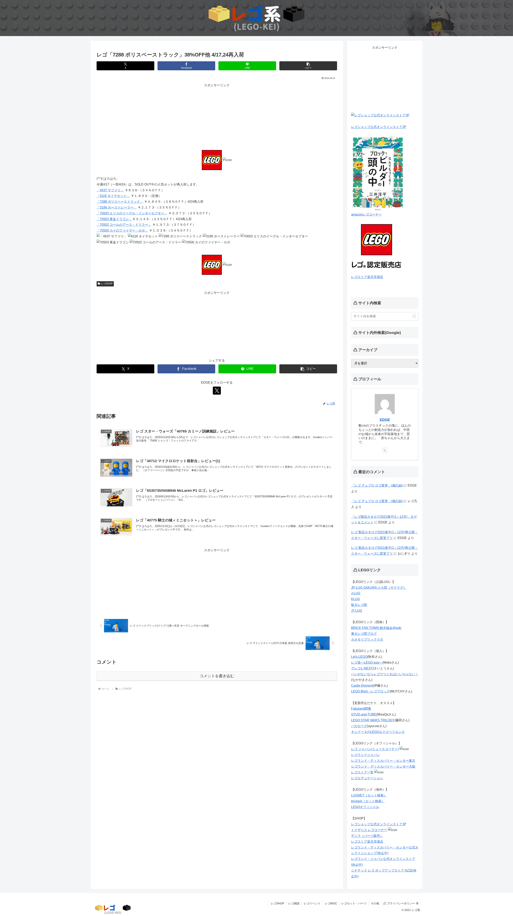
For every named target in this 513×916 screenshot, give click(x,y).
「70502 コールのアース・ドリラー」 (124, 224)
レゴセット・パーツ (354, 903)
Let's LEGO (359, 656)
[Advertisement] (217, 116)
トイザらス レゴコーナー (369, 830)
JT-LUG (356, 610)
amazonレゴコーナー (366, 214)
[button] (308, 65)
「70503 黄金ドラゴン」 (114, 219)
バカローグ (359, 726)
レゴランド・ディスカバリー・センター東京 (383, 760)
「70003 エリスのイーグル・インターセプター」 (132, 213)
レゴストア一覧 (362, 772)
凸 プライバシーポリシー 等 (401, 903)
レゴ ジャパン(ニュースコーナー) (375, 749)
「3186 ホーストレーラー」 (117, 207)
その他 (375, 903)
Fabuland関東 (361, 708)
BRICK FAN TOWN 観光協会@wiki (376, 628)
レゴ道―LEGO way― (367, 662)
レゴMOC (331, 903)
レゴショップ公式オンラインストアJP (378, 127)
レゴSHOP (107, 283)
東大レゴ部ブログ (364, 633)
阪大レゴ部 (359, 605)
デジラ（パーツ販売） (367, 835)
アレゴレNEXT (362, 668)
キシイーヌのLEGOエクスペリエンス (378, 732)
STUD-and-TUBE (363, 714)
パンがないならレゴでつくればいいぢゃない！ (384, 674)
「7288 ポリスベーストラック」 (120, 201)
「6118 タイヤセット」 (113, 196)
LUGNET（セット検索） (369, 795)
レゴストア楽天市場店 (367, 277)
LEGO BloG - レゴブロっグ (370, 691)
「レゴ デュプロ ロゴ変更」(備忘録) (377, 485)
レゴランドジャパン (365, 755)
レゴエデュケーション (367, 778)
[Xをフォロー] (217, 391)
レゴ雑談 (294, 903)
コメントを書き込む (217, 676)
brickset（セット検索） (368, 801)
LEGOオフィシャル (365, 807)
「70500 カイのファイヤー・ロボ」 (122, 230)
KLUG (355, 599)
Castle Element (362, 685)
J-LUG (355, 593)
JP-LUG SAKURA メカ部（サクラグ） (378, 587)
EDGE (385, 420)
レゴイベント (312, 903)
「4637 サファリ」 (110, 190)
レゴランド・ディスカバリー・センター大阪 (383, 766)
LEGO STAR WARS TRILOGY (373, 720)
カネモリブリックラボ (367, 639)
